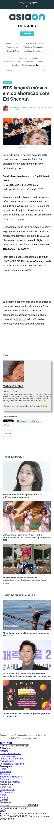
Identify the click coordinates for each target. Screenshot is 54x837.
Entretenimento (12, 47)
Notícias (18, 43)
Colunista (5, 774)
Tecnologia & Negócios (32, 51)
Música (7, 82)
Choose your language (26, 2)
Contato (15, 65)
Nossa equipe (7, 792)
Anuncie (4, 797)
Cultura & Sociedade (34, 43)
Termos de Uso (27, 822)
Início (8, 43)
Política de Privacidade (9, 822)
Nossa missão (7, 789)
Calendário (28, 62)
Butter (33, 206)
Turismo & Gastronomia (33, 47)
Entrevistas (23, 58)
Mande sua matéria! (30, 65)
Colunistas (36, 58)
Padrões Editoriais (43, 822)
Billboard (20, 319)
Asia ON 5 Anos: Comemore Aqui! (14, 746)
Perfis (12, 58)
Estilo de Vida (13, 51)
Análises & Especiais (12, 62)
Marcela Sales (13, 386)
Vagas (3, 795)
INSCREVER (32, 805)
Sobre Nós (42, 62)
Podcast (27, 34)
